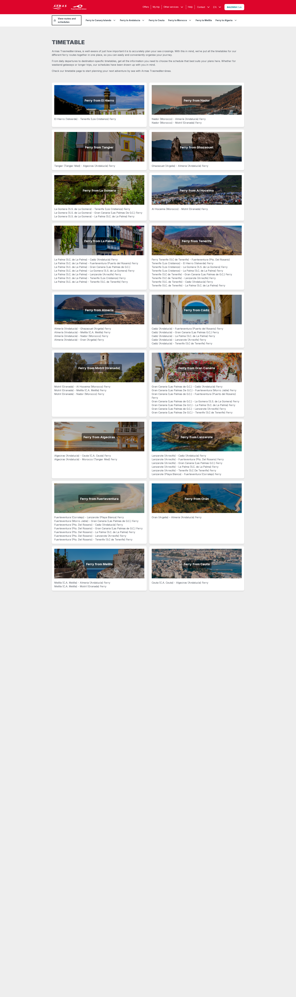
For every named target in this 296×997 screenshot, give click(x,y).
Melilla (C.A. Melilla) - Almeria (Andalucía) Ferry (82, 582)
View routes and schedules (67, 20)
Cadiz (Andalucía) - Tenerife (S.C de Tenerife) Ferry (182, 343)
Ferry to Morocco (177, 20)
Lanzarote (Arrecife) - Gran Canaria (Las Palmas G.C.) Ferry (187, 463)
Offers (146, 7)
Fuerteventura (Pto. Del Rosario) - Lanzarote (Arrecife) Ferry (90, 535)
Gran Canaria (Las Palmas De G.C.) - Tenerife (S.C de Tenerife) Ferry (192, 412)
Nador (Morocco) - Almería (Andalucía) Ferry (179, 119)
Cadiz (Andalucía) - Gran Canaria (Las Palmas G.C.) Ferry (185, 332)
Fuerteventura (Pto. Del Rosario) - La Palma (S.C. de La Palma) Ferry (94, 532)
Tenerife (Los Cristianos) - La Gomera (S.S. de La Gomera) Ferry (190, 267)
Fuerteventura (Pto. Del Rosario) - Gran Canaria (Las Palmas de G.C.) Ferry (98, 528)
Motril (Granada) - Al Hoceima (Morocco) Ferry (82, 386)
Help (190, 7)
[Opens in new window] (234, 7)
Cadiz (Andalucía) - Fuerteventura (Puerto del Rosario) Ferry (187, 328)
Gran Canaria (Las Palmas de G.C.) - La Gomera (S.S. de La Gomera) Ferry (195, 401)
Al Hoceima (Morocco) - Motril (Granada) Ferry (180, 209)
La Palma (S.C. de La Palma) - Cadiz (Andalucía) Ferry (86, 259)
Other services (171, 7)
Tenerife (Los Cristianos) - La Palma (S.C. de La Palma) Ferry (187, 270)
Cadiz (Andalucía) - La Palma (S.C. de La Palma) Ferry (183, 336)
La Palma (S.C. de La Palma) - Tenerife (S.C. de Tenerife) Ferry (91, 281)
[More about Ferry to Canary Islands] (114, 20)
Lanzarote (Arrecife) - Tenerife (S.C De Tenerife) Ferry (184, 470)
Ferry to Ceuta (156, 20)
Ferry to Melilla (204, 20)
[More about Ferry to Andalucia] (143, 20)
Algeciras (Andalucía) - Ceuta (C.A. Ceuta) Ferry (82, 455)
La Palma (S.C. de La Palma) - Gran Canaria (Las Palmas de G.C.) (92, 267)
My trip (156, 7)
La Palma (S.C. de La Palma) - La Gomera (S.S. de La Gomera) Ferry (94, 270)
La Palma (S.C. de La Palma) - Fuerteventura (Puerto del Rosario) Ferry (96, 263)
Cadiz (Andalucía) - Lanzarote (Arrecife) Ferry (179, 339)
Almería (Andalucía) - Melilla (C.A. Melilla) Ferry (82, 332)
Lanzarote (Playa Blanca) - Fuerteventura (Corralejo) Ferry (186, 474)
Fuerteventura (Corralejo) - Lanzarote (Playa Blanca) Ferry (89, 517)
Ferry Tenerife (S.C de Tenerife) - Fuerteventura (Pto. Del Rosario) (191, 259)
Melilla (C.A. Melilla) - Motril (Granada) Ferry (80, 586)
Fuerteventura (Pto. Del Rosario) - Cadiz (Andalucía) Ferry (88, 524)
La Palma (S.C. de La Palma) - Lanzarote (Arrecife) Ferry (87, 274)
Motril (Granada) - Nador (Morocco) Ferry (79, 394)
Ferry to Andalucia (130, 20)
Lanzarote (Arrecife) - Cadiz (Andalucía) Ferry (179, 455)
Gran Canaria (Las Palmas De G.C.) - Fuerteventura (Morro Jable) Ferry (194, 390)
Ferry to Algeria (224, 20)
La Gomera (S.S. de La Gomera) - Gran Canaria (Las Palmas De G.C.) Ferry (98, 212)
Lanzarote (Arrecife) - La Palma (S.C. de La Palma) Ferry (185, 466)
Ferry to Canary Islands (98, 20)
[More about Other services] (182, 7)
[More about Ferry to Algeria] (235, 20)
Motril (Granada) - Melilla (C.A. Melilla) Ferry (80, 390)
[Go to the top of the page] (290, 987)
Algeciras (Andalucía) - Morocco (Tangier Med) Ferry (85, 459)
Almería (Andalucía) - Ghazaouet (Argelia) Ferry (82, 328)
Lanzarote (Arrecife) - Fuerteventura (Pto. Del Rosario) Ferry (188, 459)
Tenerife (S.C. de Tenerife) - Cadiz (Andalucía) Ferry (182, 281)
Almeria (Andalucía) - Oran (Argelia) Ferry (79, 339)
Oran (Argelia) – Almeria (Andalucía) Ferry (176, 517)
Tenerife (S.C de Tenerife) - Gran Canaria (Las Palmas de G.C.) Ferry (192, 274)
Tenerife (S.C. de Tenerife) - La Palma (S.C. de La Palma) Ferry (188, 285)
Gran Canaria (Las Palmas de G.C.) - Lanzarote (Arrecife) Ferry (189, 408)
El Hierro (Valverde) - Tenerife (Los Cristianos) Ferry (85, 119)
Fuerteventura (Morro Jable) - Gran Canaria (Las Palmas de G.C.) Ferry (96, 521)
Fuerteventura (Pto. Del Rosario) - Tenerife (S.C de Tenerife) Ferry (93, 539)
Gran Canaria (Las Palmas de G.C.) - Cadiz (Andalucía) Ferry (187, 386)
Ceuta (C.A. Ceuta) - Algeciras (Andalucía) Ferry (180, 582)
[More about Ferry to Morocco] (190, 20)
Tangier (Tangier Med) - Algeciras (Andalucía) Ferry (84, 165)
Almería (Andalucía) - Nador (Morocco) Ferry (81, 336)
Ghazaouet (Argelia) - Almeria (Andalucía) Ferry (180, 165)
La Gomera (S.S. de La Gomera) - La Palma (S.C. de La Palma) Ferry (94, 216)
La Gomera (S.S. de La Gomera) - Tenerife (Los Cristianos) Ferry (92, 209)
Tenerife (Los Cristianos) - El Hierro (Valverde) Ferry (182, 263)
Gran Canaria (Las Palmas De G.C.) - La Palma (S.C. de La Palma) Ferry (193, 405)
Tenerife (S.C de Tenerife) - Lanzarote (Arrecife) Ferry (184, 278)
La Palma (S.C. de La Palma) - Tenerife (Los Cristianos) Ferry (90, 278)
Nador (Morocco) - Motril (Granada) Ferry (177, 122)
